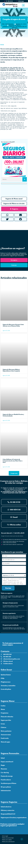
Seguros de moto (14, 17)
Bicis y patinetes (6, 731)
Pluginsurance (5, 682)
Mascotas (4, 769)
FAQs (2, 678)
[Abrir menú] (23, 5)
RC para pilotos (6, 787)
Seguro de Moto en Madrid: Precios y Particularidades (13, 415)
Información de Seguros (19, 27)
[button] (7, 215)
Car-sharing (5, 772)
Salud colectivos (6, 807)
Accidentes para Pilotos (8, 783)
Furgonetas (4, 713)
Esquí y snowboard (7, 761)
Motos (3, 709)
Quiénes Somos (6, 675)
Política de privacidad (8, 838)
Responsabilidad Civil (8, 814)
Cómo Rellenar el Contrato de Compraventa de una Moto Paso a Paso (12, 460)
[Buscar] (24, 179)
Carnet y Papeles (9, 26)
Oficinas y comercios (7, 810)
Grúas (3, 724)
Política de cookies (7, 839)
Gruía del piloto (6, 689)
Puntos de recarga (7, 776)
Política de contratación (8, 841)
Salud (3, 758)
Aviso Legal (5, 836)
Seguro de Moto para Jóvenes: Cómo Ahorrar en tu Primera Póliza (13, 325)
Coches (3, 706)
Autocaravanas (6, 734)
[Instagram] (22, 839)
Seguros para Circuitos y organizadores (13, 817)
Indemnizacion (6, 790)
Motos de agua (5, 742)
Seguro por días (6, 720)
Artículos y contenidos (8, 685)
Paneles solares (6, 780)
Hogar (3, 765)
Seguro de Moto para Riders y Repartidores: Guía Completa (11, 370)
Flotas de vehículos (7, 716)
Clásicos (3, 727)
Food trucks (5, 738)
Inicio (2, 44)
